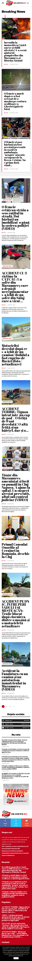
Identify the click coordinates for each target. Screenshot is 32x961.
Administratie (7, 537)
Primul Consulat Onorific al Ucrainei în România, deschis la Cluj (15, 550)
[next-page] (13, 706)
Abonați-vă (26, 727)
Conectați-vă (25, 724)
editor (6, 64)
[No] (30, 953)
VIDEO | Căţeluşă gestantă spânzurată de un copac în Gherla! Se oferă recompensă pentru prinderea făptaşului (16, 918)
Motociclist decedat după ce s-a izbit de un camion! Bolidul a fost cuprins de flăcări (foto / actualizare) (15, 354)
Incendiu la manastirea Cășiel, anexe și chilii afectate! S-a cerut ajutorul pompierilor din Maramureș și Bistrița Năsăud (15, 51)
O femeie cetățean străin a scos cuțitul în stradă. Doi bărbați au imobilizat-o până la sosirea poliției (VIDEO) (16, 218)
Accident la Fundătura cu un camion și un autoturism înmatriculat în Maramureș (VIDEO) (15, 680)
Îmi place (26, 720)
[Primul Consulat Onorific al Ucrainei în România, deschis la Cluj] (16, 528)
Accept (16, 958)
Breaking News (7, 200)
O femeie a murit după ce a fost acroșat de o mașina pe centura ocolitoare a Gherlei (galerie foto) (15, 101)
